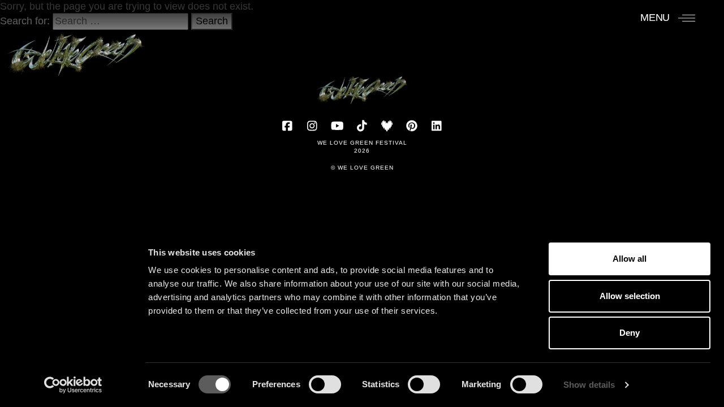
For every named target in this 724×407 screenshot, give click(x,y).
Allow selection (630, 296)
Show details (589, 384)
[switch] (325, 384)
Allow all (630, 258)
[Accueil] (75, 49)
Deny (629, 332)
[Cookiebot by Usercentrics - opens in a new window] (73, 384)
